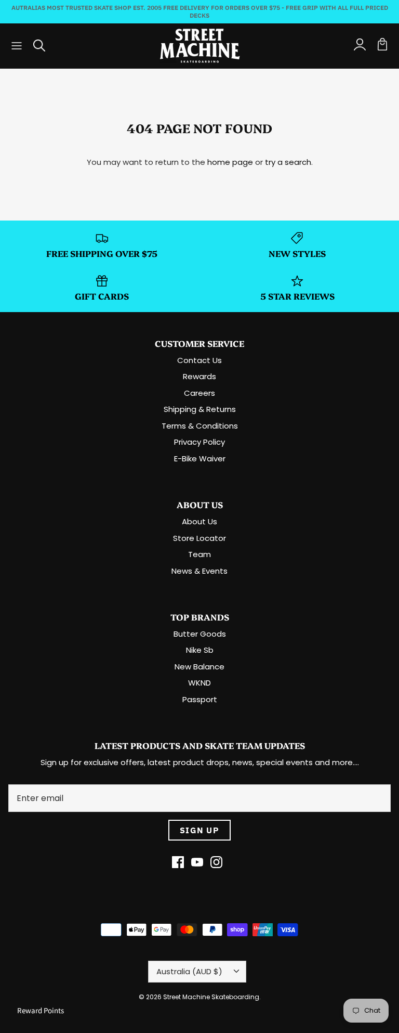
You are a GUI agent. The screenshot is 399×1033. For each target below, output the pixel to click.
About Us (199, 521)
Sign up (199, 830)
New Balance (199, 666)
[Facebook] (178, 862)
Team (199, 554)
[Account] (359, 45)
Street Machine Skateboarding (211, 996)
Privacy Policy (199, 441)
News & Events (199, 570)
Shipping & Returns (200, 409)
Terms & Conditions (200, 425)
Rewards (199, 376)
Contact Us (199, 360)
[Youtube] (197, 862)
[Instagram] (216, 862)
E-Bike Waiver (199, 458)
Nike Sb (200, 649)
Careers (199, 393)
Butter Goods (200, 633)
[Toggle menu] (16, 45)
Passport (199, 699)
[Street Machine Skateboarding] (199, 46)
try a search (288, 162)
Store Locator (199, 538)
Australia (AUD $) (189, 971)
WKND (199, 682)
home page (230, 162)
